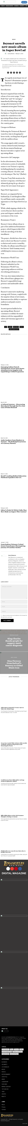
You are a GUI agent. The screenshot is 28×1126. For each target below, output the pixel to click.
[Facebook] (8, 73)
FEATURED (4, 1084)
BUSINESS (16, 5)
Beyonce (16, 326)
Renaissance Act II (13, 329)
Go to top (25, 1123)
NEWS (3, 1079)
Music (21, 326)
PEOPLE (4, 1072)
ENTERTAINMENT (6, 1074)
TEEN (3, 1091)
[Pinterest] (17, 73)
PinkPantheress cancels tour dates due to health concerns (13, 851)
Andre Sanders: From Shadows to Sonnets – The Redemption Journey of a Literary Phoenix (13, 441)
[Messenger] (11, 73)
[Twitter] (14, 73)
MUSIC (14, 39)
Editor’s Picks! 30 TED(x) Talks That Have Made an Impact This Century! (14, 510)
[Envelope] (12, 868)
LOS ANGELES (5, 1067)
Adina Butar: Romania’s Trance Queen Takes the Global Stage (12, 708)
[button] (19, 2)
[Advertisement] (14, 22)
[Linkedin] (20, 73)
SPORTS (4, 1094)
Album (10, 326)
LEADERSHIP (5, 1081)
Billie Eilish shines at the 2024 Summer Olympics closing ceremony (12, 816)
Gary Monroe (11, 53)
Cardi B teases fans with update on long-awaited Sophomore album (12, 780)
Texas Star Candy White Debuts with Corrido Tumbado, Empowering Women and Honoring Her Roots (14, 744)
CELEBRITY (22, 5)
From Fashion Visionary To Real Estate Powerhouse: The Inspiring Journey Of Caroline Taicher (13, 546)
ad (5, 326)
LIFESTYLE (4, 1076)
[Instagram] (8, 868)
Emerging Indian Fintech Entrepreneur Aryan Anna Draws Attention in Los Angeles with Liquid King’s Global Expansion (12, 369)
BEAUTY (3, 5)
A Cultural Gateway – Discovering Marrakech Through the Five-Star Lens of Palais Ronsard (13, 405)
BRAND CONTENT (9, 5)
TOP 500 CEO (5, 1089)
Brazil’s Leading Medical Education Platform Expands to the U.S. (13, 476)
